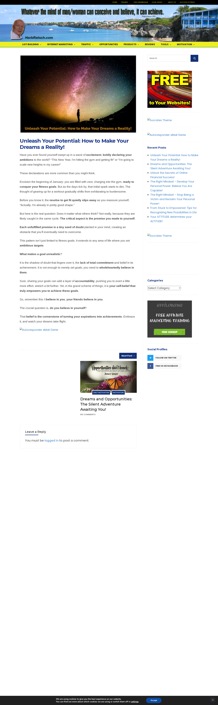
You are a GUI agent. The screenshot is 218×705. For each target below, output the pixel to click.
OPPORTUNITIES (108, 44)
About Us (172, 2)
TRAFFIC (86, 44)
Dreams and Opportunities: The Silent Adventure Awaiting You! (106, 404)
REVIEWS (150, 44)
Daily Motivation (101, 392)
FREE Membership (141, 2)
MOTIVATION (184, 44)
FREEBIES (124, 2)
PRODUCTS (130, 44)
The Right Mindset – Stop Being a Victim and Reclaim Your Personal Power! (172, 199)
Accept (154, 700)
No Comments (88, 414)
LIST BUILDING (30, 44)
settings (135, 701)
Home (114, 2)
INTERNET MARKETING (60, 44)
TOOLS (164, 44)
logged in (51, 440)
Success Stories (187, 2)
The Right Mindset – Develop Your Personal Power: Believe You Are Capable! (172, 186)
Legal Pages (157, 2)
